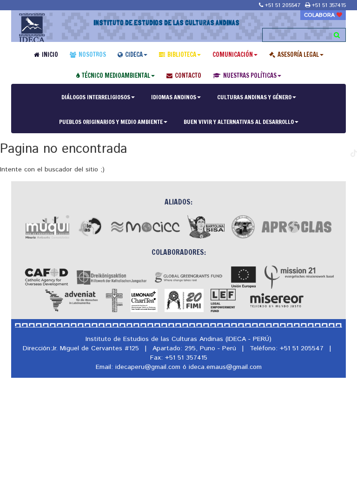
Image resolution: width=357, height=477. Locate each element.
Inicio (50, 54)
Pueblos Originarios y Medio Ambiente (111, 121)
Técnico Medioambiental (116, 75)
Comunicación (232, 54)
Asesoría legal (298, 54)
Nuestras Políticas (250, 75)
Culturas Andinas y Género (254, 97)
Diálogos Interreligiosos (95, 97)
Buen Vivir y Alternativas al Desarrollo (239, 121)
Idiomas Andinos (173, 97)
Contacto (188, 75)
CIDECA (134, 54)
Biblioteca (181, 54)
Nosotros (92, 54)
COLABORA (320, 15)
